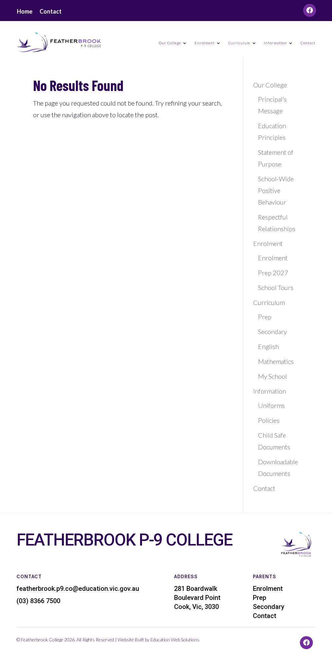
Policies (268, 420)
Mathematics (276, 361)
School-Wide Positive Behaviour (276, 190)
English (268, 346)
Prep (264, 317)
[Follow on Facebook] (309, 10)
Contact (51, 12)
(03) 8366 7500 (38, 601)
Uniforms (271, 405)
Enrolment (273, 258)
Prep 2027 (273, 272)
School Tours (275, 287)
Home (24, 12)
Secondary (272, 331)
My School (272, 376)
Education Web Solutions (175, 639)
